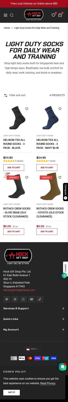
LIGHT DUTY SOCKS (11, 136)
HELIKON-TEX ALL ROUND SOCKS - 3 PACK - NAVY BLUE (47, 143)
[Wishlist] (52, 15)
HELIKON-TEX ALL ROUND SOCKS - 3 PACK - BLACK (14, 143)
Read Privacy (47, 383)
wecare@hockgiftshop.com (19, 290)
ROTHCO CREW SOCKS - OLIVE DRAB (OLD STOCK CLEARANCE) (17, 212)
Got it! (11, 392)
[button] (9, 161)
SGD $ (33, 349)
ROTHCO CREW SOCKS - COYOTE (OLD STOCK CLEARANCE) (50, 212)
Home (7, 28)
